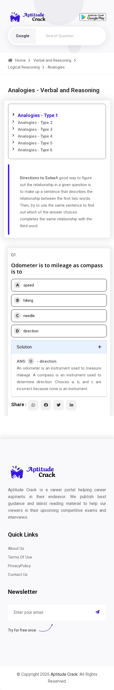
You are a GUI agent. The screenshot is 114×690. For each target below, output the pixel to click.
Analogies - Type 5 (35, 143)
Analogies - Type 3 (35, 129)
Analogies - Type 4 (35, 136)
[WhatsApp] (33, 405)
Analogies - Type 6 (35, 150)
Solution (24, 346)
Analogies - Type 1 (38, 115)
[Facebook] (46, 405)
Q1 (13, 254)
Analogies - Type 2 (35, 122)
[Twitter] (58, 405)
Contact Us (18, 574)
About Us (16, 548)
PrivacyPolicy (19, 565)
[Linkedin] (71, 405)
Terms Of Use (20, 557)
